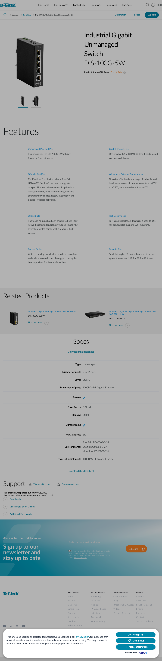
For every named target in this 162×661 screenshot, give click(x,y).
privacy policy (82, 637)
